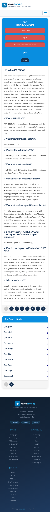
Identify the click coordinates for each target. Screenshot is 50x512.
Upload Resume (13, 485)
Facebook (15, 422)
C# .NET (36, 444)
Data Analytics (13, 457)
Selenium (37, 460)
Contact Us (13, 495)
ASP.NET (36, 447)
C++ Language (13, 438)
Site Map (13, 501)
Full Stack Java (13, 441)
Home (13, 473)
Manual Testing (36, 457)
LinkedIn (25, 422)
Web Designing (13, 460)
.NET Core (13, 447)
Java (37, 441)
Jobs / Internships (13, 482)
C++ (37, 438)
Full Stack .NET (13, 444)
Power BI (13, 453)
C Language (13, 435)
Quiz (25, 38)
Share (25, 60)
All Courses (13, 479)
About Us (13, 476)
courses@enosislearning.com (26, 414)
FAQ (13, 498)
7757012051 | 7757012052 (26, 411)
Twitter (36, 422)
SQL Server (13, 450)
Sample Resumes (13, 488)
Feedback (13, 491)
